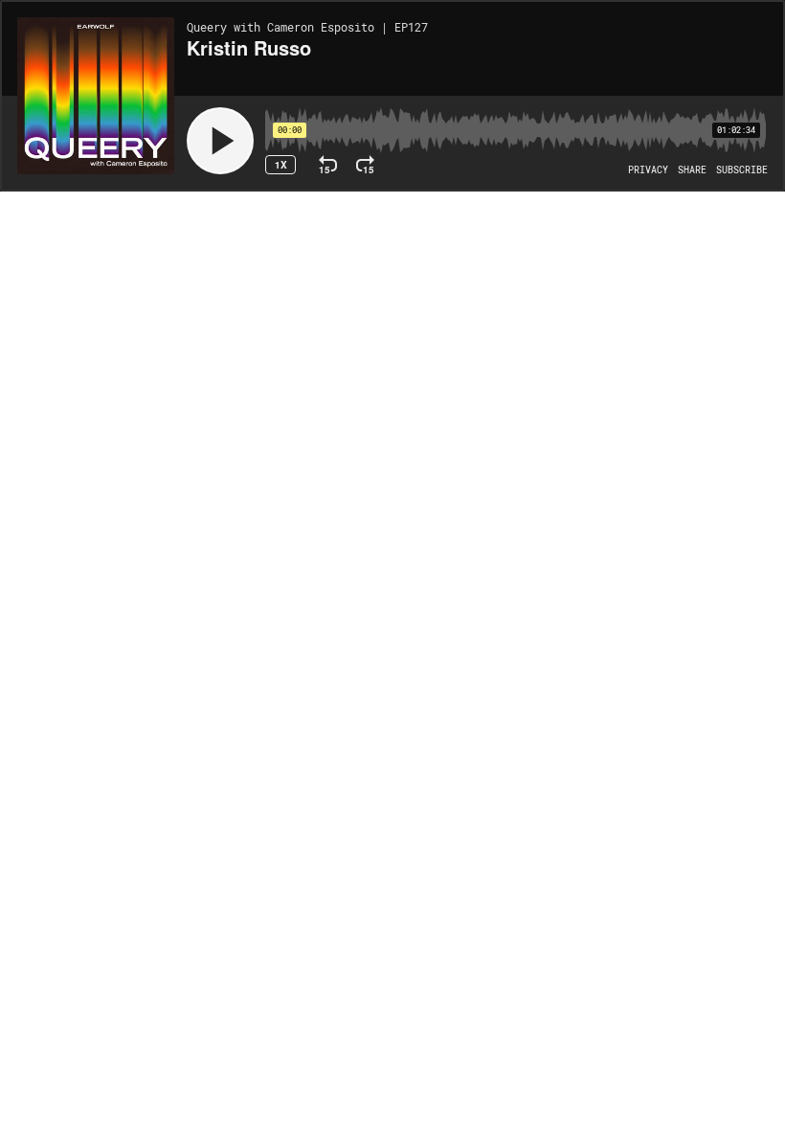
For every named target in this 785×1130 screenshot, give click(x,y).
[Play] (220, 140)
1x (281, 164)
